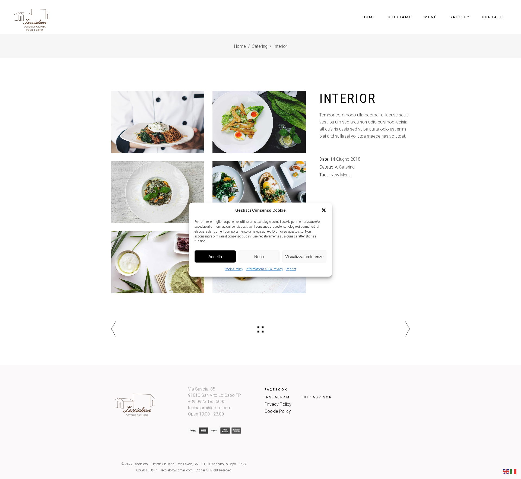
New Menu (341, 174)
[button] (323, 210)
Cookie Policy (234, 269)
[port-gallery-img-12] (157, 192)
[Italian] (513, 471)
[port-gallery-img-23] (259, 122)
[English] (506, 471)
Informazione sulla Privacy (264, 269)
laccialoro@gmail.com (209, 407)
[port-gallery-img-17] (157, 122)
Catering (260, 46)
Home (240, 46)
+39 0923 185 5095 (206, 401)
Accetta (215, 256)
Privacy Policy (278, 404)
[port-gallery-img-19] (157, 262)
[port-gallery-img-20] (259, 192)
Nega (259, 256)
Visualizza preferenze (304, 256)
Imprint (291, 269)
